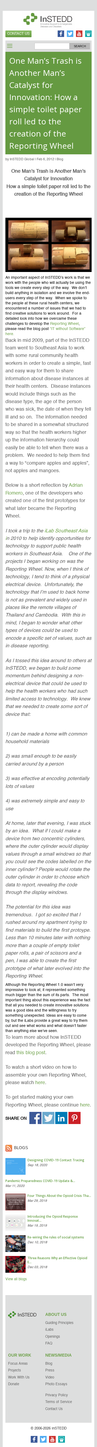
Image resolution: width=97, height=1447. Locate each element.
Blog (60, 159)
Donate (13, 1384)
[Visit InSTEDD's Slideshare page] (88, 34)
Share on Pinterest (74, 1118)
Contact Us (18, 34)
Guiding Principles (59, 1323)
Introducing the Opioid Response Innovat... (52, 1218)
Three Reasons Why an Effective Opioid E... (57, 1260)
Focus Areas (18, 1364)
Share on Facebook (35, 1118)
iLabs (49, 1330)
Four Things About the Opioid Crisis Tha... (59, 1195)
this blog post (30, 1052)
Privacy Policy (56, 1395)
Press (49, 1370)
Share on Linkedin (61, 1118)
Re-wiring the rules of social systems (55, 1237)
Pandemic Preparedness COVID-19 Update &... (40, 1181)
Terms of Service (58, 1402)
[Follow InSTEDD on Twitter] (70, 34)
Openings (52, 1337)
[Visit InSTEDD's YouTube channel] (79, 34)
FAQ (48, 1343)
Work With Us (19, 1377)
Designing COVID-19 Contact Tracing (55, 1160)
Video (49, 1377)
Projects (14, 1370)
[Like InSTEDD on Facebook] (61, 34)
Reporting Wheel (64, 324)
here (40, 1082)
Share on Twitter (48, 1118)
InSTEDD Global (22, 159)
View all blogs (16, 1279)
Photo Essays (56, 1384)
